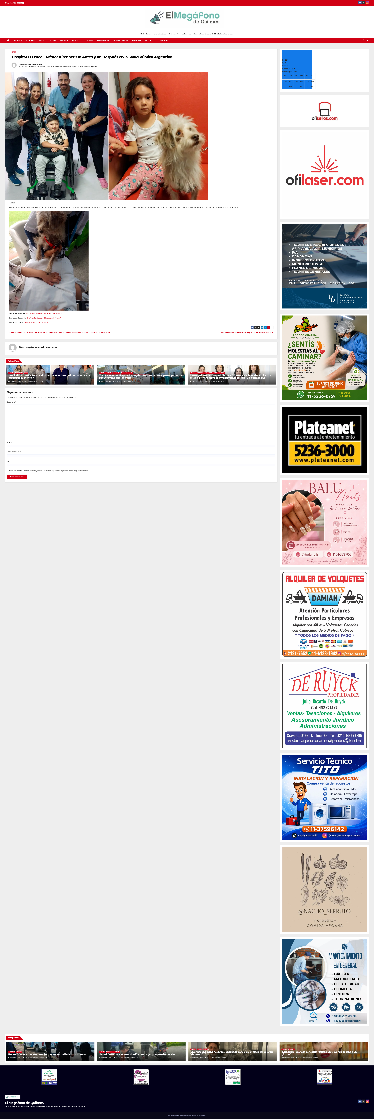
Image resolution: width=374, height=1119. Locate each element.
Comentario (11, 402)
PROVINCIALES (103, 40)
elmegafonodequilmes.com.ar (31, 64)
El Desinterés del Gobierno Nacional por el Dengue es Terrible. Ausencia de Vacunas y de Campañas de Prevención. (61, 332)
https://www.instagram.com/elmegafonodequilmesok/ (44, 313)
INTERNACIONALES (120, 40)
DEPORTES (164, 40)
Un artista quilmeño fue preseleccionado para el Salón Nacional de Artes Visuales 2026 (231, 1053)
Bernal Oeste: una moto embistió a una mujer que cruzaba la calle (137, 1054)
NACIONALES (150, 40)
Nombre (10, 442)
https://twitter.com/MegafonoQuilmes (36, 322)
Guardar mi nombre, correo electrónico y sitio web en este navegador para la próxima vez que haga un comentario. (48, 471)
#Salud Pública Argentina (88, 66)
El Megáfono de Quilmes (187, 30)
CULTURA (52, 40)
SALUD (41, 40)
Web (8, 461)
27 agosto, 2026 (16, 1058)
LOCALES (89, 40)
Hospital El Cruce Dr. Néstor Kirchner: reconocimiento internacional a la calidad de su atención (49, 376)
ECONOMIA (30, 40)
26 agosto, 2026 (107, 1058)
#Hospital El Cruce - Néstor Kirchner (49, 66)
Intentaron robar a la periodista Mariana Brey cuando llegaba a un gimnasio (319, 1053)
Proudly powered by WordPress (177, 1115)
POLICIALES (76, 40)
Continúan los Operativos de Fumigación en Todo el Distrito (246, 332)
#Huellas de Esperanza (71, 66)
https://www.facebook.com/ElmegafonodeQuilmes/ (43, 318)
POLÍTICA (64, 40)
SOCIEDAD (17, 40)
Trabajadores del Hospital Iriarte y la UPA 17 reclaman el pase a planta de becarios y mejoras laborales (140, 376)
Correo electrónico (14, 452)
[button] (363, 40)
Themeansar (201, 1115)
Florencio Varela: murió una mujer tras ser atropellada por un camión (47, 1054)
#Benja (33, 66)
